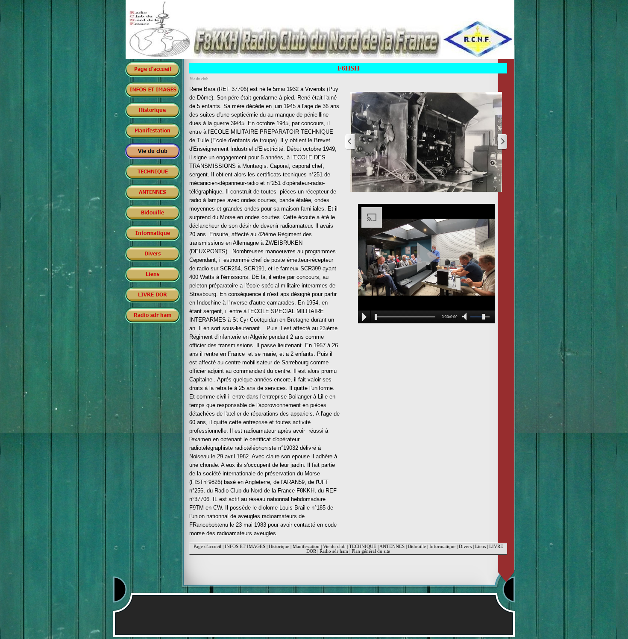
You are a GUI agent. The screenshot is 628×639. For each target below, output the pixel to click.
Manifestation (306, 546)
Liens (480, 546)
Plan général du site (371, 551)
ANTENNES (392, 546)
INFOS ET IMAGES (245, 546)
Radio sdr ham (334, 551)
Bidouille (417, 546)
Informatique (442, 546)
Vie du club (334, 546)
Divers (465, 546)
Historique (279, 546)
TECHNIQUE (362, 546)
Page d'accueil (207, 546)
